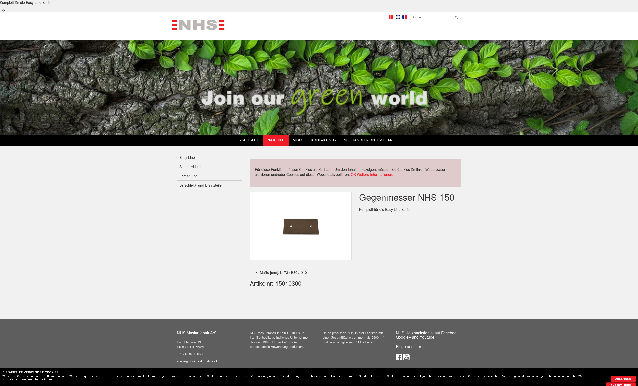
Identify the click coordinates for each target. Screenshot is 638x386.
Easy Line (187, 157)
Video (298, 140)
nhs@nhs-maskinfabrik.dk (199, 361)
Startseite (249, 140)
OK (353, 174)
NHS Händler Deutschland (369, 140)
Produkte (276, 140)
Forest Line (188, 175)
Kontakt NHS (323, 140)
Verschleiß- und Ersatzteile (200, 185)
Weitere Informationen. (375, 174)
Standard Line (190, 166)
